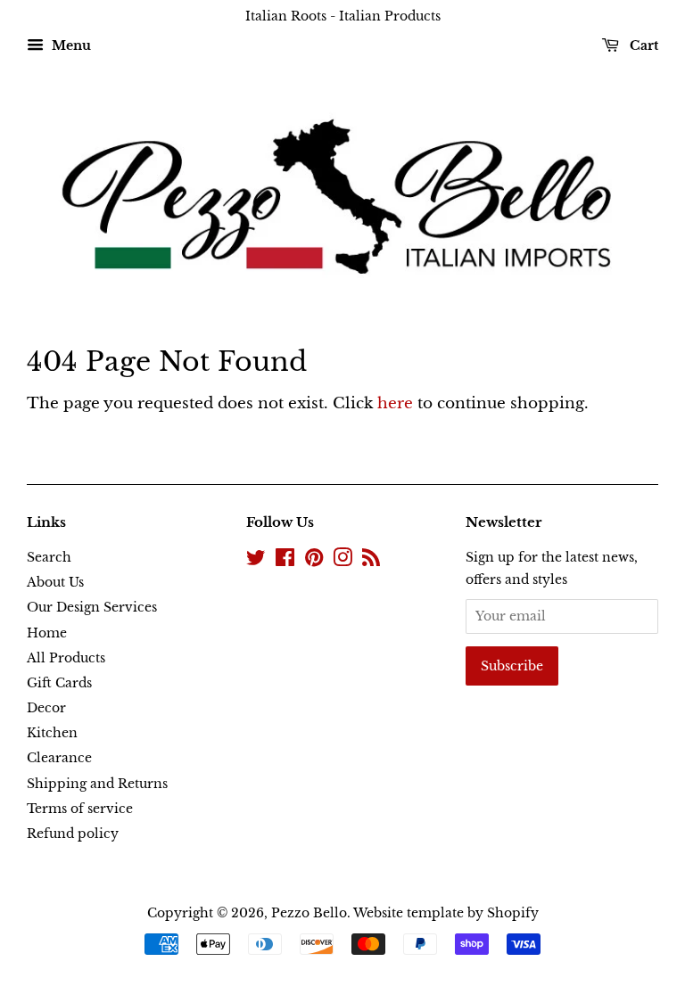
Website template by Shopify (446, 913)
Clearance (59, 758)
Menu (69, 45)
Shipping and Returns (97, 784)
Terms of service (80, 809)
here (395, 403)
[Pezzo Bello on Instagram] (342, 561)
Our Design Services (92, 607)
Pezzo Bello (309, 913)
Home (47, 633)
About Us (55, 582)
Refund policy (73, 834)
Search (49, 557)
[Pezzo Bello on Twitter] (256, 561)
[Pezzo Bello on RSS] (371, 561)
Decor (46, 708)
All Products (66, 658)
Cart (642, 45)
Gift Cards (59, 683)
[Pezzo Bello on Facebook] (285, 561)
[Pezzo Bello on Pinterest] (314, 561)
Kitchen (52, 733)
